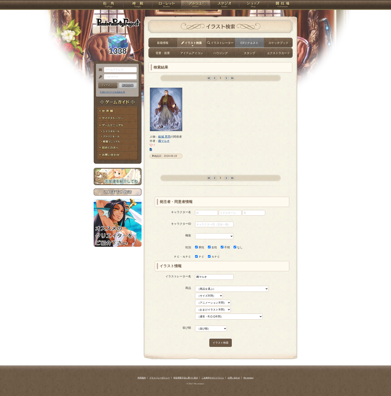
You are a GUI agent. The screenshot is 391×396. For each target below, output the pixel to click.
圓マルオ (164, 141)
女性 (214, 247)
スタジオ (224, 5)
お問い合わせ (118, 155)
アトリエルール (118, 136)
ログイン (108, 85)
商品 (188, 288)
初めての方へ (118, 148)
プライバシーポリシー (159, 378)
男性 (201, 247)
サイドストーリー (118, 118)
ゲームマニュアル (118, 125)
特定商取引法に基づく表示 (186, 378)
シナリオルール (118, 131)
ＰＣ (201, 256)
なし (239, 247)
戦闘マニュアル (118, 141)
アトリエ (195, 5)
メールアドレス (99, 70)
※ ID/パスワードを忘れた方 (112, 92)
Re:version (249, 378)
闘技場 (282, 5)
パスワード (99, 77)
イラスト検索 (220, 342)
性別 (188, 247)
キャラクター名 (181, 212)
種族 (188, 235)
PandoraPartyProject (118, 22)
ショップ (253, 5)
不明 (226, 247)
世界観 (118, 111)
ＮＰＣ (215, 256)
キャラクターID (181, 223)
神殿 (137, 5)
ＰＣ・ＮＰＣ (182, 256)
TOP (108, 5)
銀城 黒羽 (164, 136)
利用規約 (142, 378)
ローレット (166, 5)
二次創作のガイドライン (213, 378)
